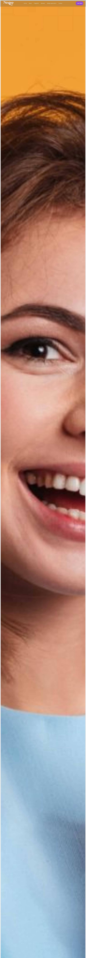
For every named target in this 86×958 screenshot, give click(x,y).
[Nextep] (9, 3)
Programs (36, 3)
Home (25, 3)
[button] (79, 3)
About (30, 3)
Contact (60, 3)
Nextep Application (51, 3)
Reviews (43, 3)
